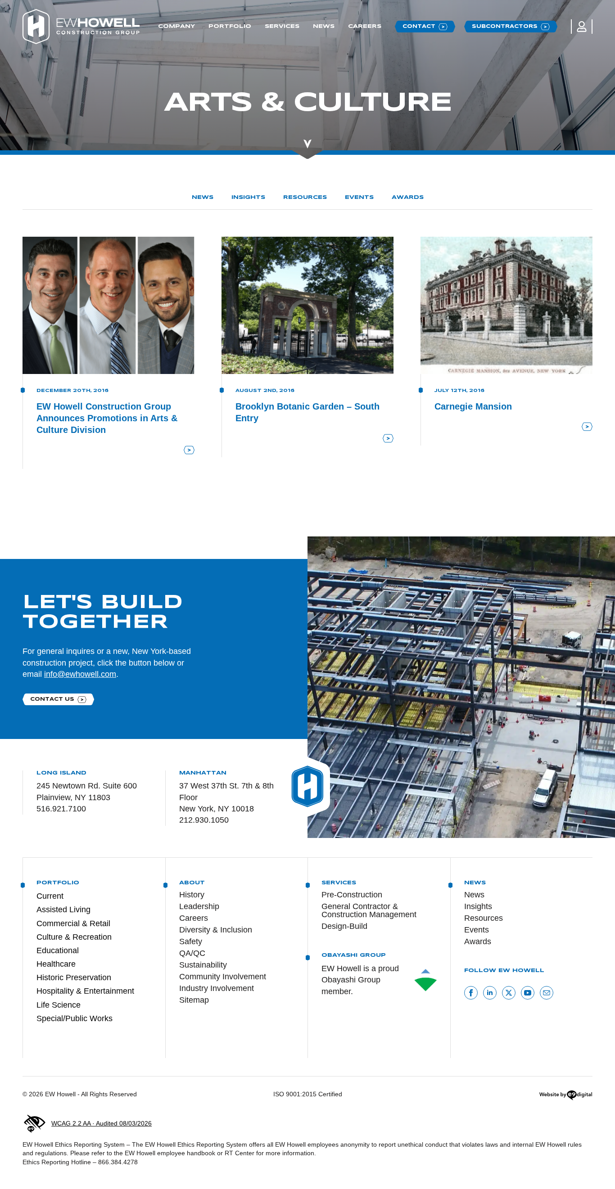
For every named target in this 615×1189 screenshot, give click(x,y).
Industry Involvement (216, 988)
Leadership (199, 906)
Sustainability (203, 965)
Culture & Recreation (74, 936)
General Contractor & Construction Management (368, 910)
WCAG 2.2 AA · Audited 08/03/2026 (101, 1123)
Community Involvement (222, 977)
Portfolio (229, 26)
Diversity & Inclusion (215, 930)
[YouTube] (527, 993)
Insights (248, 197)
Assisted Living (63, 909)
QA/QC (192, 953)
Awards (408, 197)
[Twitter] (509, 993)
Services (282, 26)
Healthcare (56, 963)
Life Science (58, 1004)
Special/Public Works (74, 1018)
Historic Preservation (73, 977)
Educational (57, 950)
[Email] (546, 993)
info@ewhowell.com (80, 674)
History (191, 895)
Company (176, 26)
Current (49, 896)
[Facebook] (471, 993)
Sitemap (194, 1000)
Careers (364, 26)
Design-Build (344, 926)
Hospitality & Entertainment (85, 990)
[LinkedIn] (490, 993)
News (324, 26)
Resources (305, 197)
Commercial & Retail (73, 923)
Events (359, 197)
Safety (190, 941)
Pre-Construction (351, 895)
